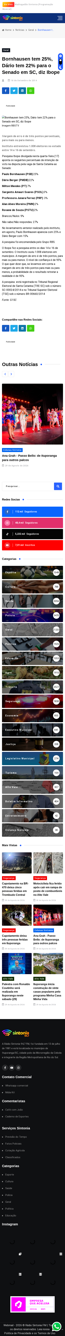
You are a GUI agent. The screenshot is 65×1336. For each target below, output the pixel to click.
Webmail (9, 1325)
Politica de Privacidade (17, 1333)
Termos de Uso (46, 1333)
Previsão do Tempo (16, 1137)
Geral (31, 30)
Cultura (9, 1181)
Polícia (8, 1195)
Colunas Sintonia (12, 450)
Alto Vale (8, 979)
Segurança (8, 878)
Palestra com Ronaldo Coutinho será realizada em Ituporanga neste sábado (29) (16, 992)
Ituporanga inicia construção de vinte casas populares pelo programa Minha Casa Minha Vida (47, 992)
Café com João (14, 1110)
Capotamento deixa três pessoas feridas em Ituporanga (15, 939)
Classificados (12, 1157)
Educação (10, 1215)
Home (8, 30)
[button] (5, 374)
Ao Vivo (8, 4)
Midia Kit (10, 1092)
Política (9, 1209)
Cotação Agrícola (15, 1150)
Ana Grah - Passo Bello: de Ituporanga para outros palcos (46, 939)
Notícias (20, 30)
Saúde (8, 1188)
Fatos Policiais (13, 1144)
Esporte (9, 1174)
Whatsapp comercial (16, 1085)
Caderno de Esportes (17, 1116)
